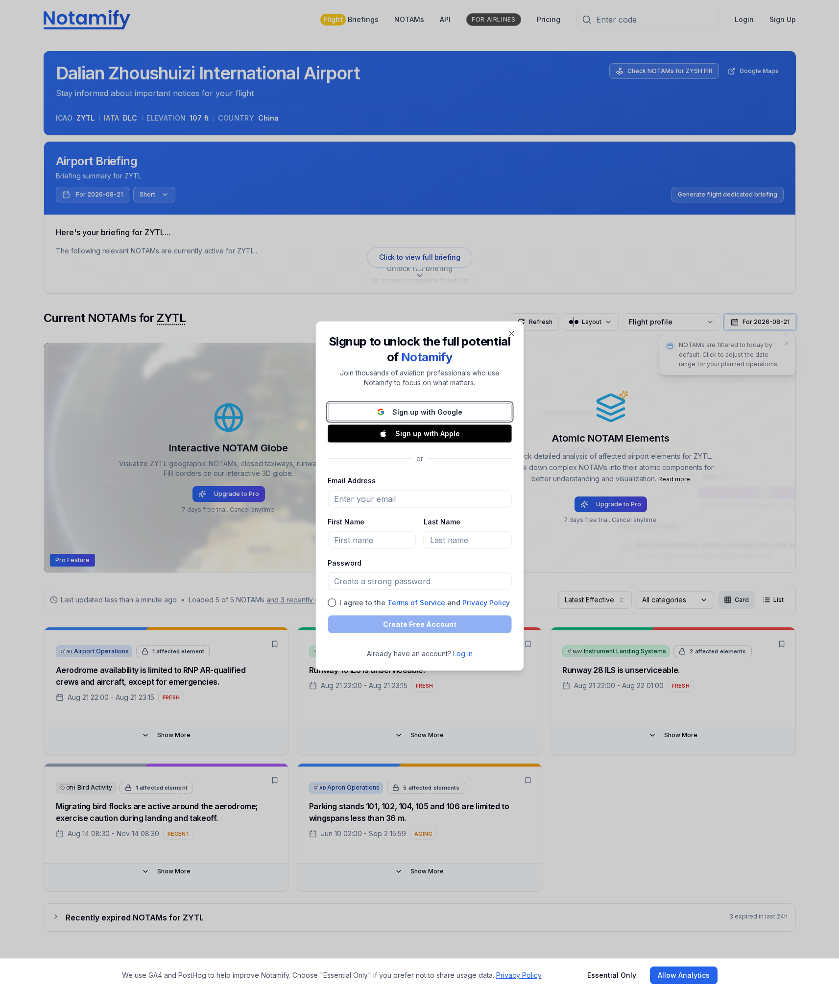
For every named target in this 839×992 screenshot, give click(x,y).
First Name (346, 522)
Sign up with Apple (427, 433)
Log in (463, 653)
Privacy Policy (486, 602)
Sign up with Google (427, 412)
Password (344, 563)
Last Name (442, 522)
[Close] (511, 334)
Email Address (352, 480)
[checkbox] (332, 603)
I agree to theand (424, 602)
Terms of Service (416, 602)
